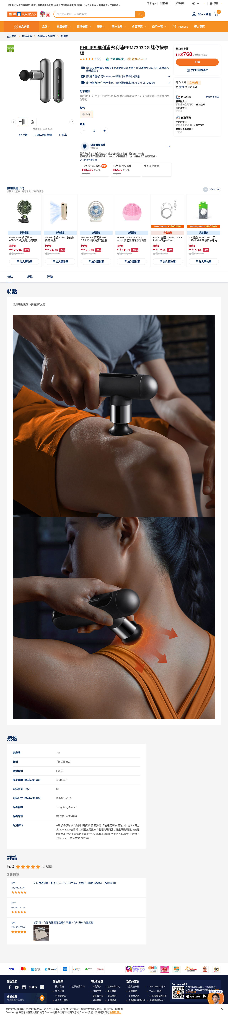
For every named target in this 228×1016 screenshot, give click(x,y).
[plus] (104, 130)
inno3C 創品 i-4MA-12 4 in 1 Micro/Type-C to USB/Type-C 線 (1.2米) (168, 240)
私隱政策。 (115, 1012)
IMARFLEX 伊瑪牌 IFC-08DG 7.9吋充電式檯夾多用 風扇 (23, 240)
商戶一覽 (157, 26)
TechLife (183, 26)
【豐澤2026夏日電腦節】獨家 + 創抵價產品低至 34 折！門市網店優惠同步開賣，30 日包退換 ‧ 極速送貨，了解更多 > (63, 3)
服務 (99, 26)
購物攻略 (117, 26)
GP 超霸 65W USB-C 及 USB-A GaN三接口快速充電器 (203, 240)
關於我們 (59, 986)
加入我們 (59, 991)
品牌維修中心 (113, 986)
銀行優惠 (82, 26)
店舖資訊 (111, 1000)
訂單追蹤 (180, 3)
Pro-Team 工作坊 (157, 986)
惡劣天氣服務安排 (158, 995)
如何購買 (97, 986)
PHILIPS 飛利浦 (95, 47)
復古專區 (199, 26)
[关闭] (222, 1009)
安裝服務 (132, 991)
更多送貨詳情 (212, 97)
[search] (140, 14)
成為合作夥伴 (61, 1000)
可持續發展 (60, 995)
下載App (151, 3)
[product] (24, 211)
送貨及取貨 (133, 986)
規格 (30, 277)
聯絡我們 (111, 995)
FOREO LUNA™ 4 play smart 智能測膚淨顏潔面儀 (131, 239)
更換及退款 (133, 995)
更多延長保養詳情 (88, 160)
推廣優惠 (62, 26)
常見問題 (111, 991)
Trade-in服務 (155, 991)
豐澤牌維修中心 (156, 1000)
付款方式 (97, 991)
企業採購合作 (78, 986)
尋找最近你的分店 (15, 999)
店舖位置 (164, 3)
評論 (50, 277)
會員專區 (137, 26)
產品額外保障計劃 (137, 1000)
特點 (10, 277)
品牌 (44, 26)
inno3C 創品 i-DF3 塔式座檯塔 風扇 (59, 239)
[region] (114, 1010)
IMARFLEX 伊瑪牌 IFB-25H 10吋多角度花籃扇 (94, 239)
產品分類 (24, 26)
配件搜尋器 (98, 995)
